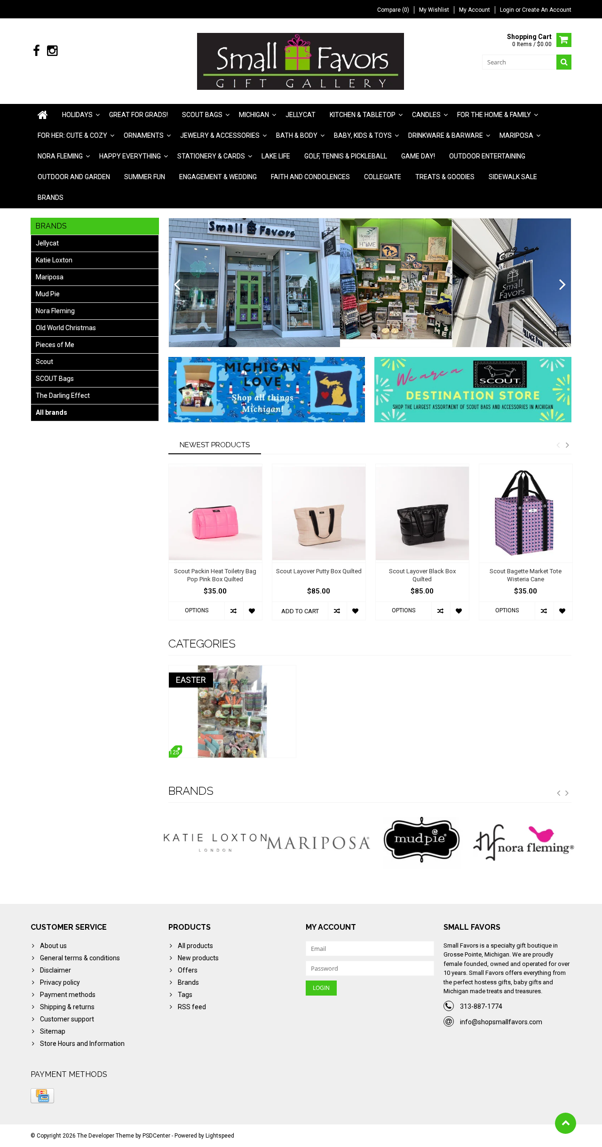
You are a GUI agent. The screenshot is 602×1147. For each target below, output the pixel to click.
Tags (185, 994)
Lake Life (275, 156)
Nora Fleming (60, 156)
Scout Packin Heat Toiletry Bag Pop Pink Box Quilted (215, 575)
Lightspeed (220, 1135)
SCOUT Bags (55, 378)
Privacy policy (60, 982)
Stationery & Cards (211, 156)
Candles (426, 115)
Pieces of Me (55, 344)
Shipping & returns (67, 1007)
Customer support (67, 1019)
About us (53, 945)
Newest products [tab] (215, 445)
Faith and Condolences (310, 177)
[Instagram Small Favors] (52, 51)
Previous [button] (558, 445)
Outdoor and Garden (74, 177)
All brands (51, 412)
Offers (188, 970)
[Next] (562, 285)
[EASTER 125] (232, 670)
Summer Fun (144, 177)
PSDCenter (156, 1135)
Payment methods (67, 994)
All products (195, 945)
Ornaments (144, 135)
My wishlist (434, 10)
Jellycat (300, 115)
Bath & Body (296, 135)
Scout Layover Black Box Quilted (422, 575)
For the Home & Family (494, 115)
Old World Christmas (66, 328)
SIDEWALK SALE (513, 177)
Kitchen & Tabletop (363, 115)
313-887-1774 (481, 1006)
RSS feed (192, 1007)
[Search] (563, 62)
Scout (44, 361)
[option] (215, 547)
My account (474, 10)
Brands (50, 197)
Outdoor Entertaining (487, 156)
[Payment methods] (42, 1095)
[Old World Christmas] (525, 843)
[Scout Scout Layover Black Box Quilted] (422, 513)
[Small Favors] (301, 60)
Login (507, 10)
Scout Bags (202, 115)
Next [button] (567, 445)
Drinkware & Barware (445, 135)
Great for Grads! (138, 115)
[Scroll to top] (565, 1123)
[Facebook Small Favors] (36, 51)
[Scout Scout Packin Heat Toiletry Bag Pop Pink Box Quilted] (215, 513)
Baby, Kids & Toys (363, 135)
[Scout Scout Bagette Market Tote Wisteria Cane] (525, 513)
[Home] (43, 114)
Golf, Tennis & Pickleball (345, 156)
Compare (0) (393, 10)
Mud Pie (48, 294)
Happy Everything (130, 156)
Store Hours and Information (82, 1043)
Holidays (77, 115)
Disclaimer (55, 970)
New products (198, 958)
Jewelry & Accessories (220, 135)
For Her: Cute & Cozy (72, 135)
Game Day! (418, 156)
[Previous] (177, 285)
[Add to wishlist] (252, 611)
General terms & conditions (80, 958)
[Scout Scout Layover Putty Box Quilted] (318, 513)
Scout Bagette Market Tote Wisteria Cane (526, 575)
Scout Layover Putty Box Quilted (319, 571)
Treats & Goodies (445, 177)
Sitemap (52, 1031)
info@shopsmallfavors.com (501, 1022)
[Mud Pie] (318, 843)
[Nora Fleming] (422, 843)
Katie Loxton (54, 260)
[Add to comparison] (233, 611)
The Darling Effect (63, 395)
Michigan (254, 115)
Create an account (546, 10)
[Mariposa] (215, 843)
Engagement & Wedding (218, 177)
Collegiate (382, 177)
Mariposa (516, 135)
